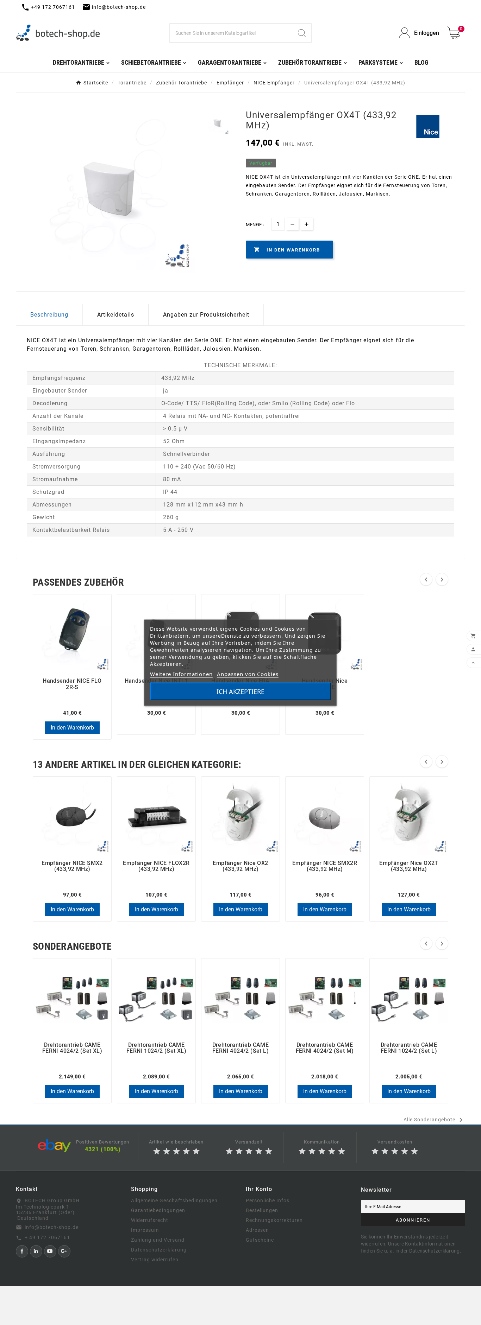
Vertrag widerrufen (155, 1259)
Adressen (257, 1230)
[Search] (302, 33)
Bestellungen (262, 1210)
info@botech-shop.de (52, 1227)
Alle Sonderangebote (434, 1120)
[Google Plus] (64, 1251)
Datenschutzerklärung (159, 1250)
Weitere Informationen (181, 673)
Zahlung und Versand (158, 1240)
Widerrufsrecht (149, 1220)
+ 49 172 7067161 (47, 1237)
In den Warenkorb (72, 727)
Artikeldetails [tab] (115, 314)
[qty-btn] (306, 224)
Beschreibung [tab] (49, 314)
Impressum (145, 1230)
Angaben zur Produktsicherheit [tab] (206, 314)
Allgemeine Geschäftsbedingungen (174, 1200)
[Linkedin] (36, 1251)
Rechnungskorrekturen (274, 1220)
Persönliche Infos (267, 1200)
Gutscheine (260, 1240)
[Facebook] (22, 1251)
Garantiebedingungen (158, 1210)
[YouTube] (50, 1251)
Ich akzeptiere (240, 691)
